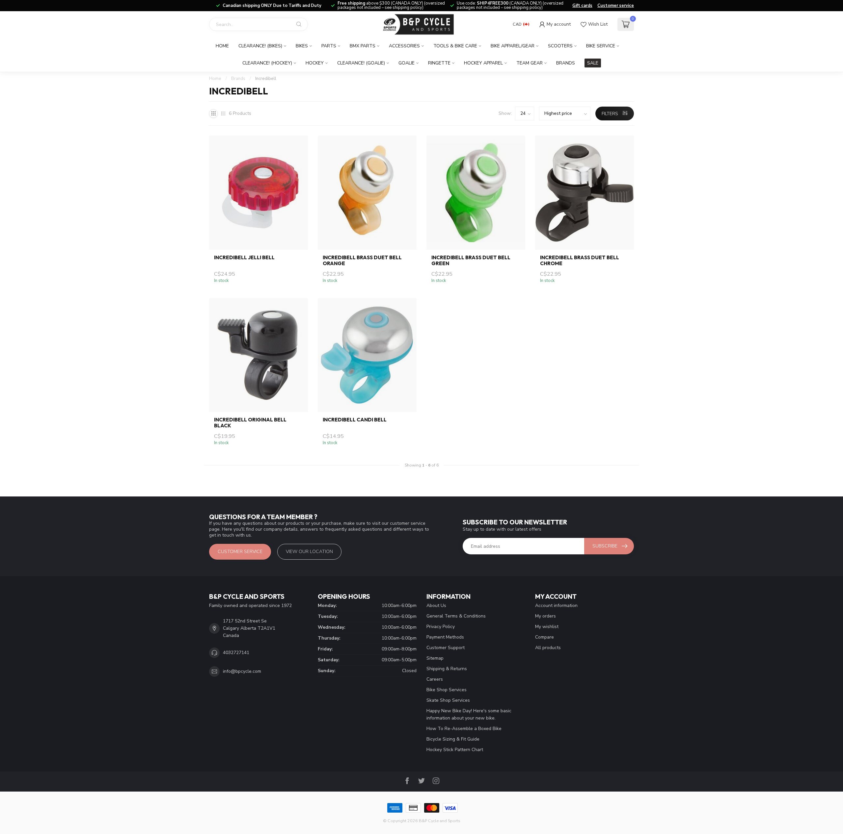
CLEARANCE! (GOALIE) (361, 63)
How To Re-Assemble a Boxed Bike (464, 728)
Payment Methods (445, 637)
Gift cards (582, 6)
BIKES (302, 46)
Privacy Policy (440, 626)
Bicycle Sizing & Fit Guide (452, 739)
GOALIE (406, 63)
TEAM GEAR (529, 63)
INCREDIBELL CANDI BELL (355, 420)
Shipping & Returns (446, 669)
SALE (592, 63)
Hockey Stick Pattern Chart (454, 749)
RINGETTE (439, 63)
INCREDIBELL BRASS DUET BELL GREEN (470, 260)
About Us (436, 605)
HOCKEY (315, 63)
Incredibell (265, 79)
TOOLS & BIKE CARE (455, 46)
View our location (309, 551)
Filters (610, 114)
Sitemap (435, 658)
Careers (434, 679)
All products (548, 647)
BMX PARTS (362, 46)
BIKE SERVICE (600, 46)
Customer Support (445, 647)
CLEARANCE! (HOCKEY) (267, 63)
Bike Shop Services (446, 690)
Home (222, 46)
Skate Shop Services (448, 700)
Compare (544, 637)
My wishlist (546, 626)
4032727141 (236, 652)
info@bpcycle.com (242, 671)
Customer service (615, 6)
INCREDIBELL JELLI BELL (244, 258)
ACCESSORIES (404, 46)
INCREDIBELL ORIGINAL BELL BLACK (250, 423)
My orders (545, 616)
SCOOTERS (560, 46)
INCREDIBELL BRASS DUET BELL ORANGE (362, 260)
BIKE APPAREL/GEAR (512, 46)
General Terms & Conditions (456, 616)
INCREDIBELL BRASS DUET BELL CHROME (579, 260)
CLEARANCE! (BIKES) (260, 46)
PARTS (328, 46)
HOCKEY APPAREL (483, 63)
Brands (565, 63)
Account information (556, 605)
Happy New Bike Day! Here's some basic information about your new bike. (468, 714)
